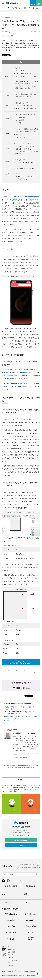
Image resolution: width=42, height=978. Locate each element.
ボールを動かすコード (21, 160)
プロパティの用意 (21, 137)
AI (8, 8)
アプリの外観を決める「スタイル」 (25, 94)
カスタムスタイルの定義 (23, 97)
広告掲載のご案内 (31, 886)
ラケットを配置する (22, 117)
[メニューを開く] (3, 3)
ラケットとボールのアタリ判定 (25, 146)
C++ (4, 35)
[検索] (3, 8)
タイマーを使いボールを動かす (25, 163)
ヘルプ (10, 946)
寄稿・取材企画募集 (11, 886)
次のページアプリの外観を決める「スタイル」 (21, 662)
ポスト (7, 55)
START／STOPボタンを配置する (26, 108)
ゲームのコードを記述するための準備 (26, 129)
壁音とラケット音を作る (23, 149)
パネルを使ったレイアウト (22, 103)
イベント (5, 902)
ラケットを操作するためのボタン (26, 132)
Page (7, 95)
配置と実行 (17, 173)
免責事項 (10, 954)
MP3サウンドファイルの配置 (25, 176)
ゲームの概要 (20, 71)
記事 (25, 894)
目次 (21, 62)
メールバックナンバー (22, 835)
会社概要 (10, 957)
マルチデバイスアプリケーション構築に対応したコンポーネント (26, 82)
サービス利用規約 (12, 960)
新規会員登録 (21, 840)
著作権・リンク (12, 949)
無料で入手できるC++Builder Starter (15, 372)
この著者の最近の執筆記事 (21, 757)
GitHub (34, 362)
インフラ (31, 8)
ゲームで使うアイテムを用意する (24, 114)
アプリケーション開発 (19, 8)
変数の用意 (19, 134)
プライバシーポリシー (14, 963)
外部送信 (10, 965)
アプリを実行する (21, 179)
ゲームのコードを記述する (22, 143)
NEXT (35, 672)
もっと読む (7, 721)
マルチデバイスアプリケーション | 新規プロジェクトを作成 (26, 87)
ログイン (22, 845)
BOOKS (27, 902)
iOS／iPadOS (10, 35)
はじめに (17, 68)
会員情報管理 (11, 952)
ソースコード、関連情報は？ (25, 73)
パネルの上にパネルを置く (24, 106)
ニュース (5, 894)
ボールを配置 (20, 120)
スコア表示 (19, 123)
